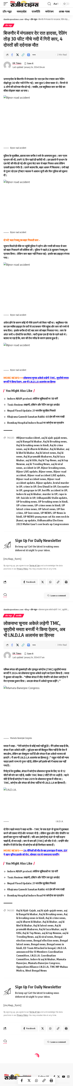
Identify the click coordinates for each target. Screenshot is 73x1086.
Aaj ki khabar (57, 449)
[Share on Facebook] (12, 55)
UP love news (31, 512)
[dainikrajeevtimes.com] (25, 4)
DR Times (17, 63)
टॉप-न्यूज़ (8, 25)
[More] (34, 55)
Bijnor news (45, 471)
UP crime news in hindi (47, 505)
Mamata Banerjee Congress (44, 963)
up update (30, 520)
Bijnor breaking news (53, 467)
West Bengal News (36, 970)
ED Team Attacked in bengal (39, 948)
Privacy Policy (22, 569)
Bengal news (38, 944)
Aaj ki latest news (46, 452)
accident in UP (32, 467)
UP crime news (24, 505)
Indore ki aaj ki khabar (28, 494)
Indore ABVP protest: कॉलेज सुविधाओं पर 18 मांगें (32, 398)
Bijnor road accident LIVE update (46, 475)
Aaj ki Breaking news (55, 441)
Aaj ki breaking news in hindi (32, 445)
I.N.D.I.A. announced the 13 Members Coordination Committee (41, 951)
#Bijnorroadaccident (28, 437)
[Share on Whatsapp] (36, 1080)
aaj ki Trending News (38, 464)
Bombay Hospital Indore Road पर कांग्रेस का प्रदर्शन (35, 422)
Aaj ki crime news (55, 917)
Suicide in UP (28, 497)
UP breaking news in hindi (53, 501)
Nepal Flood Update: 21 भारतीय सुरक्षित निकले (31, 410)
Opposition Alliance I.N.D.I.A (32, 966)
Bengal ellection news (46, 940)
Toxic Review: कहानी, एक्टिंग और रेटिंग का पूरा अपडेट (33, 404)
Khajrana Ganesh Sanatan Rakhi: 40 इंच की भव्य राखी (35, 416)
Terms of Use (34, 565)
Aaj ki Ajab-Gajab (26, 910)
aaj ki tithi (31, 460)
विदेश (17, 1062)
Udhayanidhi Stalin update (52, 497)
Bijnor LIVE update (27, 471)
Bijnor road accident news (31, 479)
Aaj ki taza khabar (49, 929)
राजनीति (19, 616)
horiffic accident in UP (54, 490)
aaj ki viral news (44, 936)
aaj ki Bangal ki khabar (29, 441)
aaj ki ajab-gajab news (54, 437)
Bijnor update (44, 482)
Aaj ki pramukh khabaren (38, 456)
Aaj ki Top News (47, 460)
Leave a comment (58, 595)
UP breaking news (26, 501)
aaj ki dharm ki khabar (36, 449)
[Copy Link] (23, 55)
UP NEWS (46, 512)
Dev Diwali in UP (47, 486)
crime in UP (29, 486)
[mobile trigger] (7, 4)
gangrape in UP (32, 490)
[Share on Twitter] (17, 55)
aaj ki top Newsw (51, 933)
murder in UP (50, 494)
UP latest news (46, 509)
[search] (49, 4)
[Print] (28, 55)
